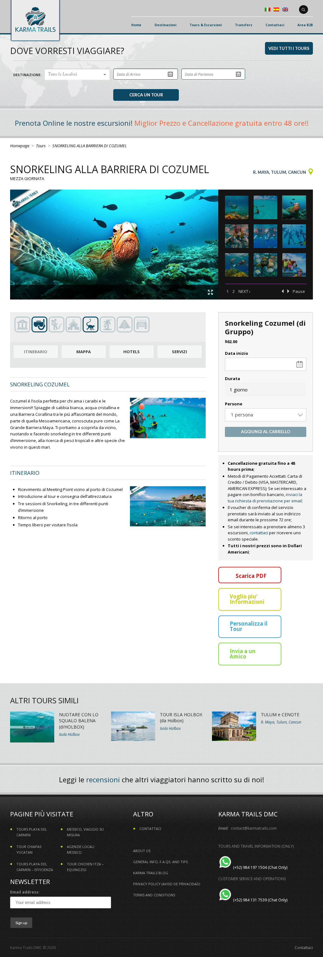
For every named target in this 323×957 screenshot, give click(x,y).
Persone (233, 404)
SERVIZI (179, 351)
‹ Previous (282, 291)
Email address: (25, 892)
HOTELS (131, 351)
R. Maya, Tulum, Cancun (279, 172)
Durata (232, 378)
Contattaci (304, 947)
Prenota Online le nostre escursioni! (73, 123)
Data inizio (236, 353)
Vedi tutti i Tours (288, 48)
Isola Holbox (69, 734)
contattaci (259, 533)
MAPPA (83, 351)
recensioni (103, 779)
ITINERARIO (35, 351)
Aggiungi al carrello (265, 431)
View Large (210, 292)
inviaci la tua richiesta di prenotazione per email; (265, 498)
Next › (244, 291)
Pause (299, 291)
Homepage (19, 145)
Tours (41, 145)
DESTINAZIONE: (27, 74)
